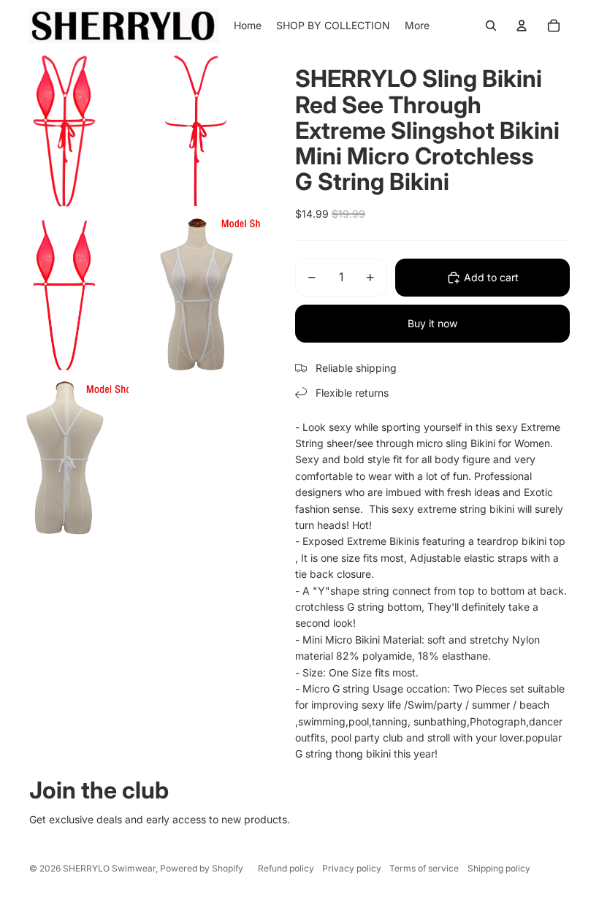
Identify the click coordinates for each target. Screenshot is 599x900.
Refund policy (286, 868)
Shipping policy (499, 868)
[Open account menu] (521, 25)
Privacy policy (351, 868)
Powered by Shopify (201, 868)
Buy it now (432, 323)
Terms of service (424, 868)
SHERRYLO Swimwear (109, 868)
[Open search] (491, 25)
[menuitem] (417, 25)
